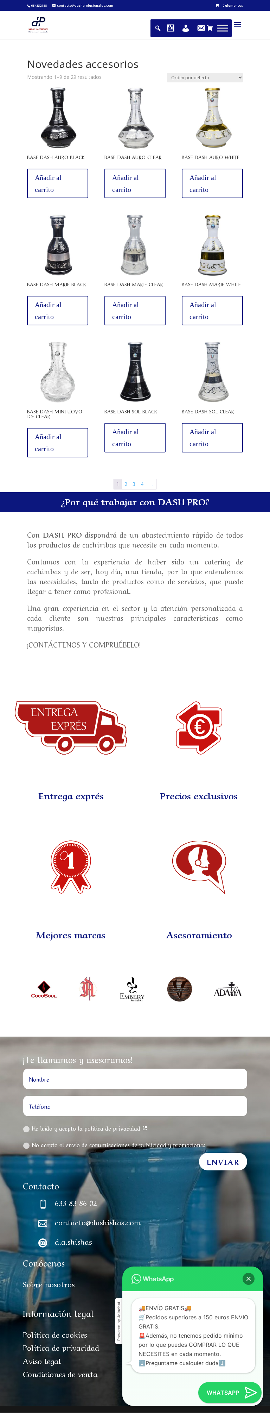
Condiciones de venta (60, 1373)
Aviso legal (42, 1360)
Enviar (223, 1161)
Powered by (118, 1321)
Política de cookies (55, 1333)
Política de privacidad (61, 1346)
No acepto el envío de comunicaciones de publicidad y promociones (118, 1144)
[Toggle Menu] (222, 28)
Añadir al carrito (48, 183)
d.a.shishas (73, 1240)
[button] (249, 1279)
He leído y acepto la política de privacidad (87, 1128)
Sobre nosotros (49, 1283)
